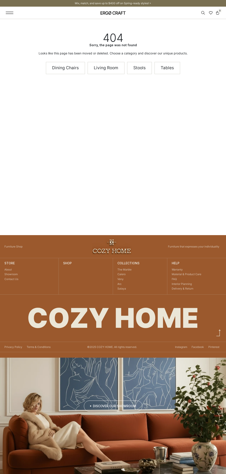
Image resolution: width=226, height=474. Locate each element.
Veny (120, 279)
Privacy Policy (13, 347)
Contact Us (11, 279)
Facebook (198, 347)
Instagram (181, 347)
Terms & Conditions (39, 347)
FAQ (174, 279)
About (8, 269)
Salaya (121, 288)
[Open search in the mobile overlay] (203, 13)
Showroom (11, 274)
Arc (119, 284)
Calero (121, 274)
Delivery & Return (182, 288)
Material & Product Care (186, 274)
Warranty (177, 269)
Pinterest (213, 347)
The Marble (124, 269)
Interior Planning (182, 284)
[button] (9, 13)
